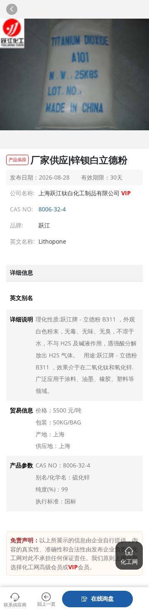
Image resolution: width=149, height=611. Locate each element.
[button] (129, 556)
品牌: (16, 225)
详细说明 (21, 319)
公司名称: (22, 193)
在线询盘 (102, 598)
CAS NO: (22, 209)
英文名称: (22, 241)
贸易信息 (21, 410)
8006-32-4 (52, 209)
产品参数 (21, 465)
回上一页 (46, 603)
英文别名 (21, 298)
